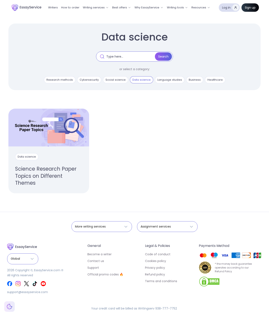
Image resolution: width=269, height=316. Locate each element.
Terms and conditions (161, 281)
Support (93, 268)
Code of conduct (157, 254)
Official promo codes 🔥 (105, 274)
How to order (70, 7)
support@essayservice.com (27, 292)
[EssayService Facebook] (9, 283)
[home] (26, 7)
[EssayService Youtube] (43, 283)
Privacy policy (155, 268)
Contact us (95, 261)
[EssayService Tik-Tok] (34, 283)
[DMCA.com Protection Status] (209, 281)
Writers (53, 7)
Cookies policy (155, 261)
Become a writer (99, 254)
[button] (96, 7)
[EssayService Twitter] (26, 283)
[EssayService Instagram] (18, 283)
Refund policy (155, 274)
